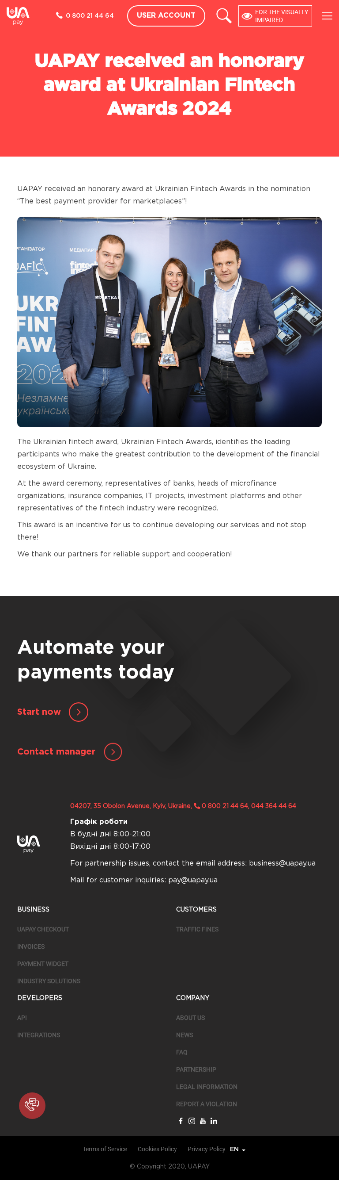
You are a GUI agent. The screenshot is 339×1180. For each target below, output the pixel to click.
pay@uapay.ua (193, 880)
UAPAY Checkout (43, 929)
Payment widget (42, 963)
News (184, 1034)
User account (166, 15)
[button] (32, 1105)
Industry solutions (48, 981)
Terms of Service (105, 1149)
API (22, 1017)
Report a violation (206, 1103)
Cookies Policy (157, 1149)
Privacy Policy (207, 1149)
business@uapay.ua (282, 863)
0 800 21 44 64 (90, 16)
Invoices (31, 946)
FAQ (182, 1052)
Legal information (206, 1086)
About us (190, 1017)
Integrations (38, 1034)
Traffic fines (197, 929)
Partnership (196, 1069)
